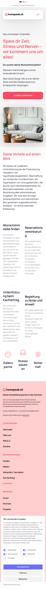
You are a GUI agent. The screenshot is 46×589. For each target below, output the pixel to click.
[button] (23, 2)
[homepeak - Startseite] (15, 14)
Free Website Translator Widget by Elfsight (23, 5)
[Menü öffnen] (39, 14)
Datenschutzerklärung (11, 584)
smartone (26, 415)
